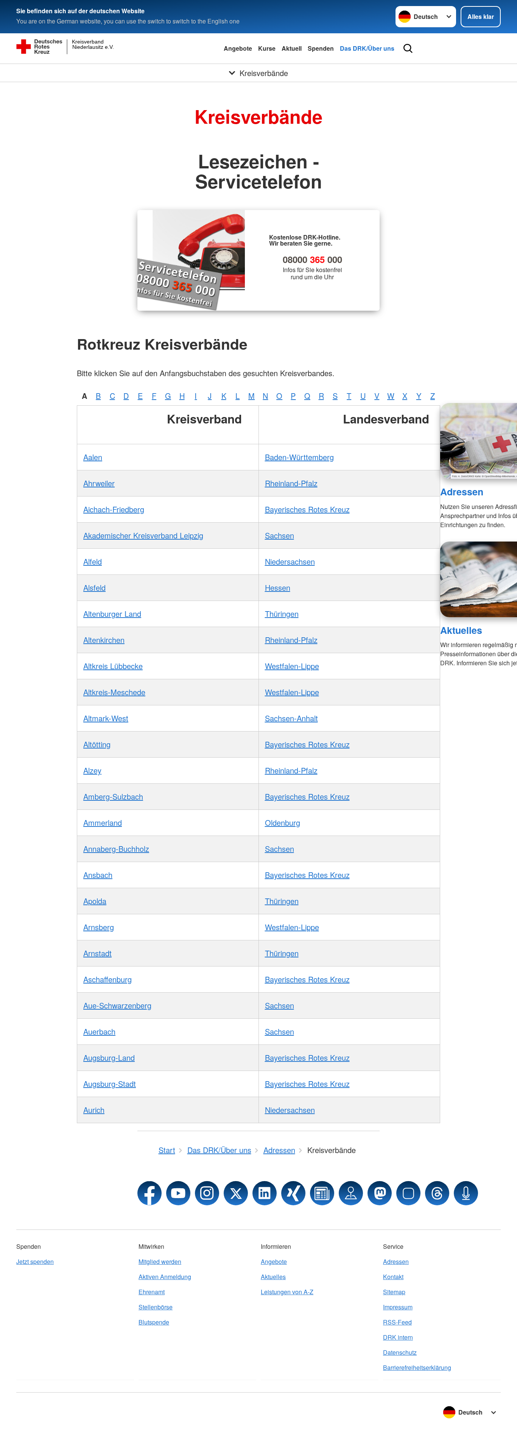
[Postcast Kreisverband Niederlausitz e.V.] (466, 1193)
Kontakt (393, 1276)
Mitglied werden (160, 1261)
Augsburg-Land (109, 1057)
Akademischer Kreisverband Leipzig (143, 535)
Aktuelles (461, 630)
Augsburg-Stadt (109, 1083)
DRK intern (398, 1337)
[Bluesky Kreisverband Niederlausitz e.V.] (408, 1193)
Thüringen (282, 613)
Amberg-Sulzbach (113, 796)
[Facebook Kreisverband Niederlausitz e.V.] (149, 1193)
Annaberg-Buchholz (116, 848)
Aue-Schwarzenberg (117, 1005)
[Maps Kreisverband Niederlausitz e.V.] (351, 1193)
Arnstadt (97, 953)
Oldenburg (282, 822)
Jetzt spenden (35, 1261)
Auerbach (99, 1031)
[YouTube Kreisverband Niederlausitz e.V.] (178, 1193)
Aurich (93, 1109)
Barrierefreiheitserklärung (417, 1367)
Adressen (461, 491)
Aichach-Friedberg (113, 509)
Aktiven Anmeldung (165, 1276)
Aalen (92, 456)
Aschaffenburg (107, 979)
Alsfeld (94, 587)
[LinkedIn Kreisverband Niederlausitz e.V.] (264, 1193)
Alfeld (92, 561)
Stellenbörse (156, 1307)
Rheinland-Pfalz (291, 483)
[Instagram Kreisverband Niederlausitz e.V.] (207, 1193)
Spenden (321, 48)
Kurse (267, 48)
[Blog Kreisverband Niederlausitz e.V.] (322, 1193)
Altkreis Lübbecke (113, 665)
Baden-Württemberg (299, 456)
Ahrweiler (99, 483)
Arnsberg (98, 926)
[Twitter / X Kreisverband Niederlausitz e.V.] (236, 1193)
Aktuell (292, 48)
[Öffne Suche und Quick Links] (408, 48)
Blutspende (154, 1322)
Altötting (97, 744)
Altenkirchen (104, 639)
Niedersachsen (290, 561)
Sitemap (394, 1291)
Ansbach (97, 874)
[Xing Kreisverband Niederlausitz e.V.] (293, 1193)
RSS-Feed (397, 1322)
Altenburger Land (112, 613)
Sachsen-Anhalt (291, 718)
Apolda (94, 900)
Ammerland (102, 822)
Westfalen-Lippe (292, 665)
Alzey (92, 770)
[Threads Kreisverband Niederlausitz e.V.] (437, 1193)
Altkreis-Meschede (114, 691)
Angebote (238, 48)
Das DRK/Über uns (367, 48)
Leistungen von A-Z (287, 1291)
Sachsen (279, 535)
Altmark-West (105, 718)
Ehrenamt (152, 1291)
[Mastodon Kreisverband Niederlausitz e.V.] (380, 1193)
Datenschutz (400, 1352)
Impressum (398, 1307)
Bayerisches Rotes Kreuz (307, 509)
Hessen (277, 587)
